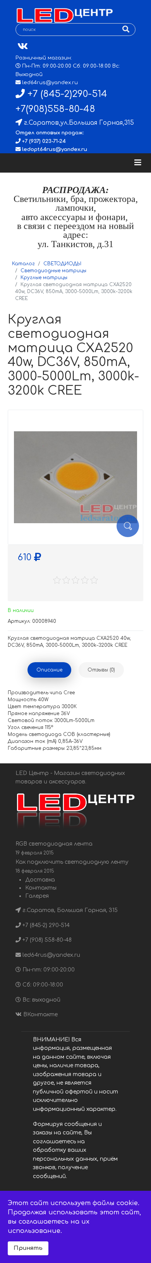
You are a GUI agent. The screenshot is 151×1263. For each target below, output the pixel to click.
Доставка (40, 880)
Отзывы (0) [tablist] (101, 670)
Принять (28, 1248)
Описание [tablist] (49, 670)
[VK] (22, 46)
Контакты (41, 888)
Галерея (37, 896)
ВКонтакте (40, 1014)
